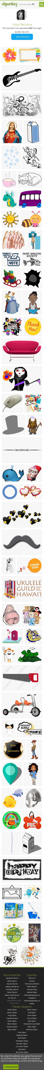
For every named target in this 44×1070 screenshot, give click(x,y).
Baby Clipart (12, 1029)
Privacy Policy (32, 989)
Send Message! (22, 37)
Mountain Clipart (22, 1052)
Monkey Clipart (22, 1044)
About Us (32, 978)
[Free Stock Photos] (9, 4)
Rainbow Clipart (32, 1029)
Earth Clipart (12, 1021)
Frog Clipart (12, 1015)
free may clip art (12, 989)
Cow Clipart (22, 1032)
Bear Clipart (32, 1027)
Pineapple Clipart (22, 1041)
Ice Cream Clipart (22, 1046)
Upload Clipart (32, 992)
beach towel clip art (12, 995)
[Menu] (41, 4)
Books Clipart (12, 1012)
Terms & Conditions (32, 984)
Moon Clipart (32, 1010)
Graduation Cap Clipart (32, 1024)
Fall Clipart (32, 1012)
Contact (32, 981)
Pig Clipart (22, 1049)
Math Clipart (12, 1010)
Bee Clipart (32, 1021)
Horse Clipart (32, 1018)
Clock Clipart (31, 1015)
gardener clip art (12, 978)
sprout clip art (12, 984)
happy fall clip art (12, 986)
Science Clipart (12, 1027)
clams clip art (12, 992)
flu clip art (12, 998)
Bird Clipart (22, 1038)
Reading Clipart (22, 1035)
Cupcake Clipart (12, 1018)
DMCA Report (32, 986)
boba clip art (12, 981)
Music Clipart (12, 1024)
